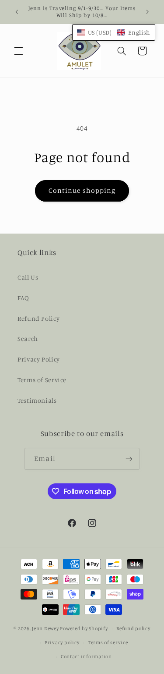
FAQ (23, 298)
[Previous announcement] (16, 11)
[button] (18, 51)
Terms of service (108, 642)
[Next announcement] (147, 11)
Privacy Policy (38, 359)
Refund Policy (38, 318)
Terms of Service (41, 379)
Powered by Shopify (84, 628)
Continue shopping (82, 190)
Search (27, 338)
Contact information (86, 656)
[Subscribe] (129, 458)
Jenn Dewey (45, 628)
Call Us (27, 277)
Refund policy (133, 628)
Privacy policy (62, 642)
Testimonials (37, 400)
